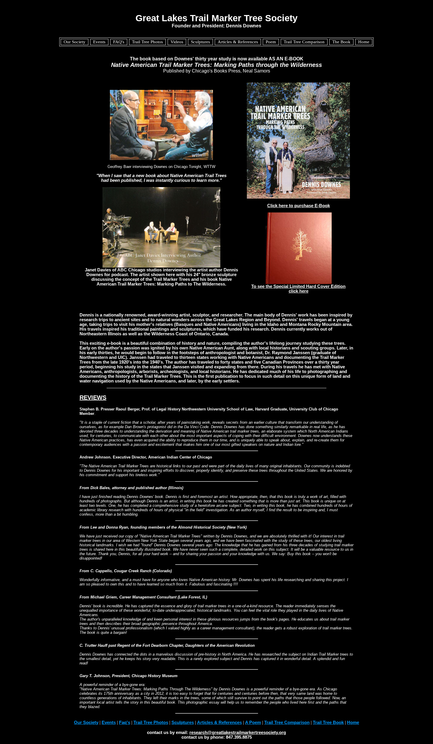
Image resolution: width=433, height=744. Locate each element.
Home (353, 722)
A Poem (253, 722)
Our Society (86, 722)
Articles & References (219, 722)
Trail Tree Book (328, 722)
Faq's (124, 722)
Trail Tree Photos (150, 722)
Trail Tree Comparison (287, 722)
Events (109, 722)
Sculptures (182, 722)
